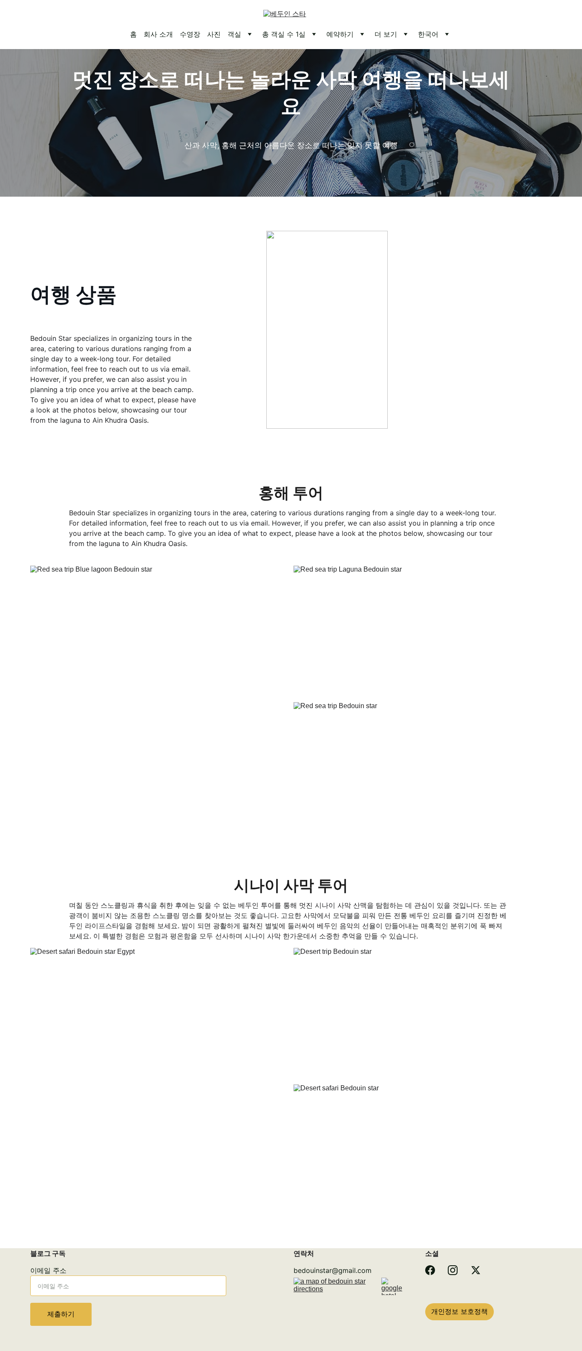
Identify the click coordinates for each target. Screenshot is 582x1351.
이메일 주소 (48, 1270)
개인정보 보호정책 (459, 1311)
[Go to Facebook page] (430, 1270)
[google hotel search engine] (394, 1286)
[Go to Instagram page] (453, 1270)
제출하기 (61, 1314)
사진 (214, 34)
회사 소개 (158, 34)
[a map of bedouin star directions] (332, 1303)
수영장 (190, 34)
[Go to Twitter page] (476, 1270)
